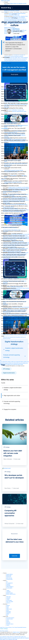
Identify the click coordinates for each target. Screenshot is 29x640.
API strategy (14, 18)
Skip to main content (5, 0)
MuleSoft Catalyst (9, 592)
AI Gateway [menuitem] (17, 10)
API (7, 581)
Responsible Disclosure (21, 627)
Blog (7, 615)
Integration (8, 584)
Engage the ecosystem (10, 409)
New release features (10, 617)
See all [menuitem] (5, 12)
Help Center (8, 596)
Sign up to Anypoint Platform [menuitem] (15, 13)
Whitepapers (8, 611)
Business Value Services (10, 594)
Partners (7, 621)
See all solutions (9, 587)
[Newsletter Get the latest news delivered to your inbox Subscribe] (14, 560)
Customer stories (9, 618)
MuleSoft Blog (6, 8)
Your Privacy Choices (4, 630)
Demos (7, 606)
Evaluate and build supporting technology (12, 402)
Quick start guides (9, 601)
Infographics (8, 612)
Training (7, 590)
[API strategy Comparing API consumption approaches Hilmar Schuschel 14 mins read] (14, 526)
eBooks (7, 610)
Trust (13, 627)
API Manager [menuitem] (11, 10)
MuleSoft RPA (8, 575)
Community (8, 597)
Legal (1, 627)
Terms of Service (5, 627)
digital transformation (9, 372)
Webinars (8, 605)
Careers (7, 625)
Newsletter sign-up (9, 623)
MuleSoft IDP (8, 576)
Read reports (14, 74)
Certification (8, 591)
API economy (5, 116)
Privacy (10, 627)
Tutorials (7, 599)
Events (7, 620)
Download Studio (9, 579)
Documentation (9, 600)
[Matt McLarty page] (9, 31)
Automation (8, 585)
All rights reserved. (16, 632)
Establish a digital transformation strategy (12, 388)
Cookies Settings (4, 628)
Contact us (8, 602)
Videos (7, 607)
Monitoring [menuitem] (6, 10)
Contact (15, 627)
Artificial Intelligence (9, 586)
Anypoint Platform (9, 574)
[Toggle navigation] (12, 8)
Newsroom (8, 622)
